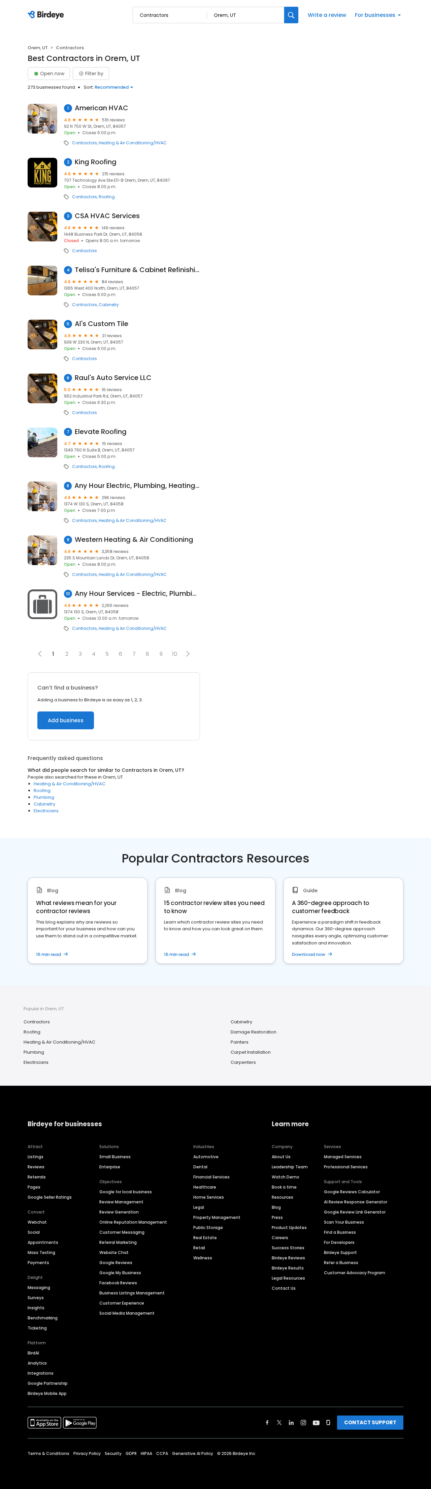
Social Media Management (127, 1313)
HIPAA (146, 1453)
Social (34, 1232)
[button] (187, 654)
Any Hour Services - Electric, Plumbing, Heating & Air (137, 593)
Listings (35, 1157)
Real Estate (205, 1237)
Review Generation (119, 1212)
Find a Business (340, 1232)
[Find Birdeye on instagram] (303, 1422)
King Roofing (96, 162)
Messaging (39, 1287)
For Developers (339, 1242)
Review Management (121, 1202)
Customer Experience (121, 1303)
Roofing (107, 197)
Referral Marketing (118, 1242)
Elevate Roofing (101, 432)
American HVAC (101, 108)
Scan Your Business (344, 1222)
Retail (199, 1248)
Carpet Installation (251, 1052)
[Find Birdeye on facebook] (267, 1422)
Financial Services (211, 1177)
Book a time (284, 1187)
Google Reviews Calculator (352, 1192)
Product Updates (289, 1227)
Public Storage (208, 1227)
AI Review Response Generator (355, 1202)
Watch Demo (285, 1177)
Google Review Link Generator (355, 1212)
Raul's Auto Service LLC (113, 378)
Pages (34, 1187)
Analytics (37, 1363)
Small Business (115, 1157)
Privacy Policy (87, 1453)
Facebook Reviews (118, 1283)
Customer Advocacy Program (354, 1273)
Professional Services (346, 1167)
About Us (281, 1157)
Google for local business (125, 1192)
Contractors (84, 143)
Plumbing (44, 797)
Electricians (46, 811)
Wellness (202, 1258)
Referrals (37, 1177)
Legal (198, 1207)
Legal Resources (288, 1278)
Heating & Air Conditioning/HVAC (133, 143)
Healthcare (204, 1187)
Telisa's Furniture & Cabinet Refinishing (137, 270)
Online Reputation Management (133, 1222)
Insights (36, 1308)
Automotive (206, 1157)
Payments (38, 1262)
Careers (280, 1237)
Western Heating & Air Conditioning (134, 539)
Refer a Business (341, 1262)
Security (113, 1453)
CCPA (162, 1453)
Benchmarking (43, 1318)
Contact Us (284, 1288)
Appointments (43, 1242)
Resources (282, 1197)
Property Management (216, 1217)
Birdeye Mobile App (47, 1393)
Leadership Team (290, 1167)
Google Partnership (48, 1383)
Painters (239, 1042)
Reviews (36, 1167)
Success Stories (288, 1248)
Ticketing (37, 1328)
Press (277, 1217)
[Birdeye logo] (47, 15)
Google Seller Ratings (50, 1197)
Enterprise (109, 1167)
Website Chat (114, 1252)
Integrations (41, 1373)
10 (174, 654)
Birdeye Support (340, 1252)
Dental (200, 1167)
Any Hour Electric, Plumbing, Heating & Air (137, 485)
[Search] (291, 15)
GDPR (131, 1453)
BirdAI (33, 1353)
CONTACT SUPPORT (370, 1422)
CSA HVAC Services (107, 216)
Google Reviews (115, 1262)
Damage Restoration (253, 1032)
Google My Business (120, 1273)
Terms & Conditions (48, 1453)
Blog (276, 1207)
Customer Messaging (121, 1232)
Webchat (37, 1222)
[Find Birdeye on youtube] (316, 1422)
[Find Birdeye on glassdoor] (328, 1422)
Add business (66, 720)
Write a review (327, 15)
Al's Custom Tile (101, 324)
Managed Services (343, 1157)
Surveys (36, 1298)
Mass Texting (41, 1252)
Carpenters (243, 1062)
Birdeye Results (288, 1268)
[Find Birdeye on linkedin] (291, 1422)
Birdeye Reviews (288, 1258)
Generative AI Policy (192, 1453)
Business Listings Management (132, 1293)
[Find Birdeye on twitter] (279, 1422)
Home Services (208, 1197)
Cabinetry (109, 305)
